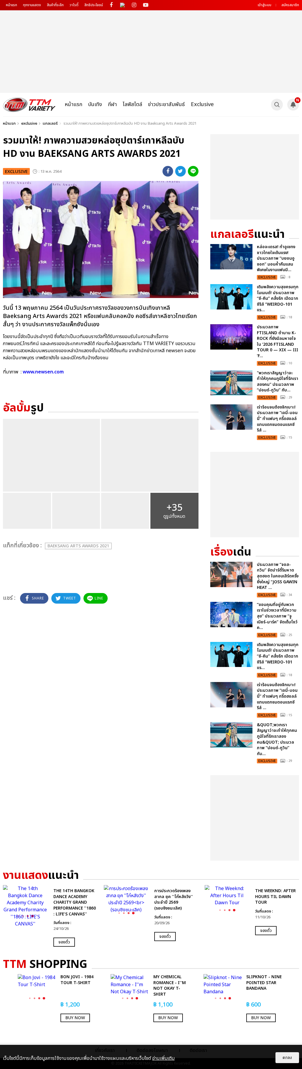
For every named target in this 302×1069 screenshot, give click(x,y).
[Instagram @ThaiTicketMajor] (134, 5)
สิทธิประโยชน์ (93, 5)
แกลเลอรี (50, 123)
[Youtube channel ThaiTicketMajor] (145, 5)
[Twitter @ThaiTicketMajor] (122, 5)
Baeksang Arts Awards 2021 (78, 546)
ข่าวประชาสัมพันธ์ (166, 104)
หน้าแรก (11, 5)
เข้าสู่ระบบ (264, 5)
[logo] (29, 104)
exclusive (29, 123)
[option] (50, 916)
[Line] (193, 171)
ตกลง (287, 1057)
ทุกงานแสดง (32, 5)
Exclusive (202, 104)
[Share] (168, 171)
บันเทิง (95, 104)
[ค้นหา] (277, 105)
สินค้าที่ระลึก (55, 5)
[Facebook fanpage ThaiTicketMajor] (111, 5)
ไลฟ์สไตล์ (132, 104)
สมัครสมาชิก (290, 5)
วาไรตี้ (74, 5)
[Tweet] (180, 171)
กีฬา (112, 104)
